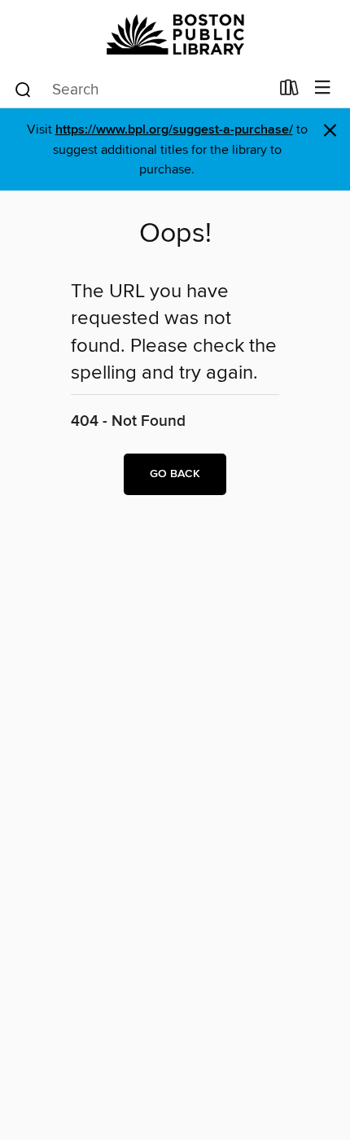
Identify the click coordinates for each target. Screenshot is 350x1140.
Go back (175, 474)
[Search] (23, 89)
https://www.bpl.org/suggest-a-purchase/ (174, 129)
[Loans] (289, 91)
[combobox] (141, 89)
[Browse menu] (323, 88)
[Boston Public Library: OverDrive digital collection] (175, 34)
